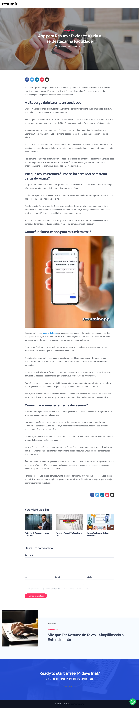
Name (27, 577)
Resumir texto (69, 30)
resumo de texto (50, 333)
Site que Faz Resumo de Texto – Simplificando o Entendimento (85, 637)
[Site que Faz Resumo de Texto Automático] (100, 522)
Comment (29, 555)
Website (89, 577)
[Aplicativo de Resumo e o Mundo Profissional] (38, 522)
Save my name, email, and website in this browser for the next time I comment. (60, 589)
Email (57, 577)
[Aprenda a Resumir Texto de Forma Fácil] (69, 522)
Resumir (62, 704)
